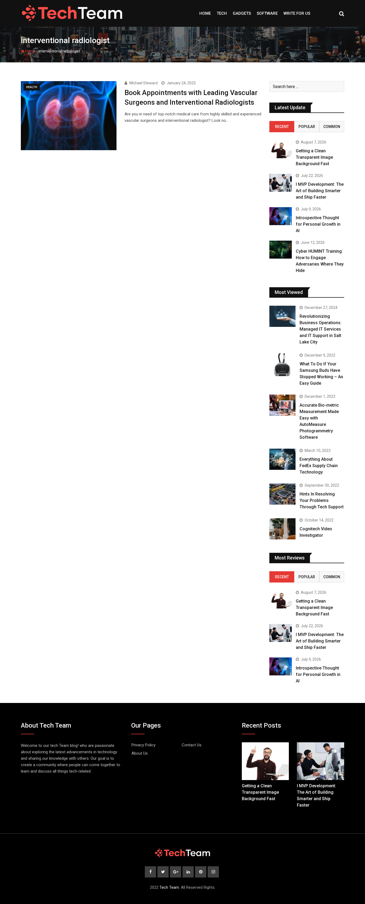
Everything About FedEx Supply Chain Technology (319, 466)
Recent (282, 126)
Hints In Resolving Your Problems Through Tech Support (322, 500)
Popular (306, 126)
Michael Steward (143, 83)
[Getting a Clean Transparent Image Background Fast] (280, 149)
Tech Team (169, 887)
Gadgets (242, 13)
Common (331, 126)
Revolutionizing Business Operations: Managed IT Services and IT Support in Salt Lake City (320, 329)
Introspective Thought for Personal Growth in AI (318, 224)
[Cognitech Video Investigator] (282, 528)
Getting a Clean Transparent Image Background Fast (314, 157)
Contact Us (191, 745)
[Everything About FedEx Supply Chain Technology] (282, 459)
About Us (139, 753)
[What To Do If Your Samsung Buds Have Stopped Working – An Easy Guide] (282, 364)
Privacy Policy (143, 745)
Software (267, 13)
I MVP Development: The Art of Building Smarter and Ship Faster (320, 191)
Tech (222, 13)
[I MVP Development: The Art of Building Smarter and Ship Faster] (280, 183)
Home (205, 13)
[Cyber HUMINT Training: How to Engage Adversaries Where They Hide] (280, 250)
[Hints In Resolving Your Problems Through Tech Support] (282, 493)
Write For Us (297, 13)
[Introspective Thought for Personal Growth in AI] (280, 216)
